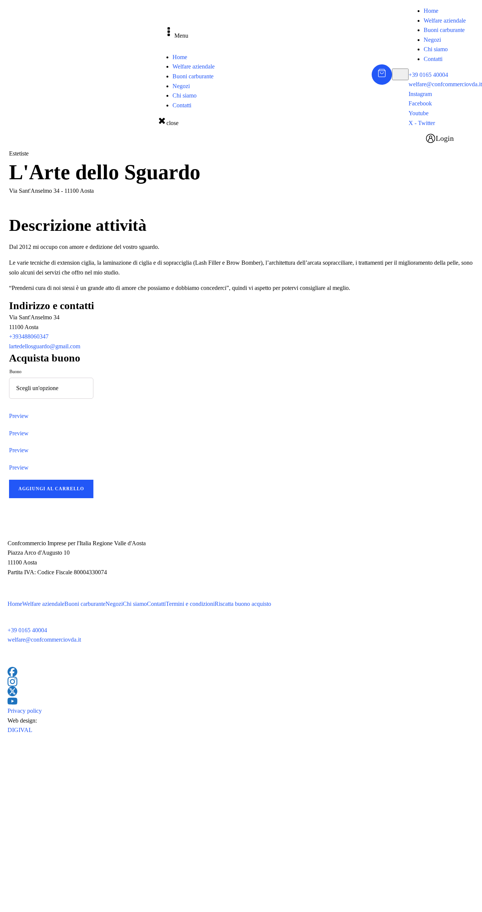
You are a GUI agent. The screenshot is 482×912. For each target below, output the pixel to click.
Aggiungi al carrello (51, 488)
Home (179, 57)
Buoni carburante (193, 76)
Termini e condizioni (190, 604)
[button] (436, 138)
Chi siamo (184, 95)
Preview (19, 416)
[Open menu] (400, 74)
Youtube (419, 113)
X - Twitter (422, 123)
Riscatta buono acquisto (243, 604)
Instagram (420, 94)
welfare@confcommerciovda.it (445, 84)
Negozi (181, 86)
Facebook (420, 103)
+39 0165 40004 (428, 75)
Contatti (181, 105)
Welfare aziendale (193, 66)
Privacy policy (25, 711)
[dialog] (445, 74)
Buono (15, 371)
